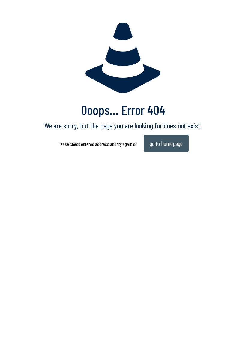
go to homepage (166, 143)
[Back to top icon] (217, 341)
